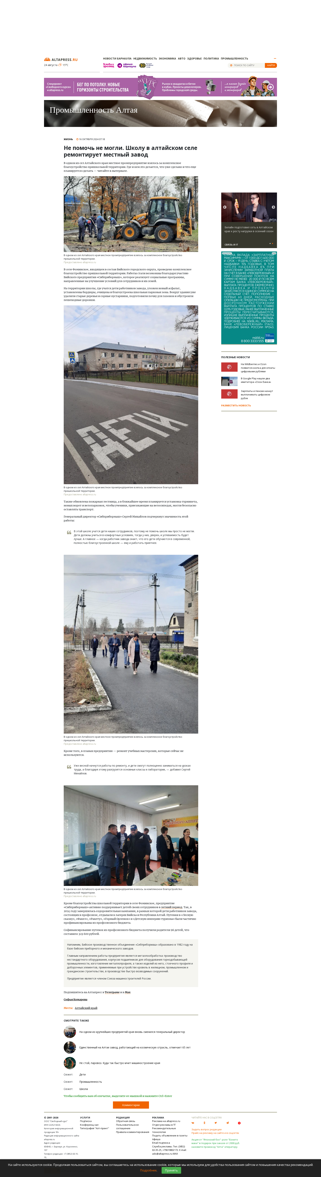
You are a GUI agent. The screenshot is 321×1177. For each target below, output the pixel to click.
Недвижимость (145, 58)
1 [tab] (270, 244)
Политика (211, 58)
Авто (181, 58)
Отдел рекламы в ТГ (164, 1124)
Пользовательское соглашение (127, 1126)
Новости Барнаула (117, 58)
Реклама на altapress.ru (166, 1121)
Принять (171, 1170)
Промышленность (234, 58)
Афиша (156, 1139)
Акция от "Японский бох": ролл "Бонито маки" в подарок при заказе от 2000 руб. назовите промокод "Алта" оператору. (216, 1143)
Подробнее (148, 1170)
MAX (175, 1153)
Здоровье (194, 58)
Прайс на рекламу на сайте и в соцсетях (215, 1133)
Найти (271, 65)
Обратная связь (125, 1121)
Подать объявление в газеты (169, 1135)
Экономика (167, 58)
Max (127, 992)
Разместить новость (236, 405)
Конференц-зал (89, 1124)
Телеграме (112, 992)
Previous (225, 207)
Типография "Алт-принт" (94, 1128)
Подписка (86, 1121)
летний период (171, 907)
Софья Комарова (75, 999)
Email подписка (161, 1142)
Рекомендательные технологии (164, 1130)
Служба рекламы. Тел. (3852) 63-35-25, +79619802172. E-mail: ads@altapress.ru (169, 1150)
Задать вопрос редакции (207, 1129)
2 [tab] (272, 244)
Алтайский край (86, 1008)
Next (273, 207)
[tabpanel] (249, 222)
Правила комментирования (132, 1132)
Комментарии (131, 1105)
